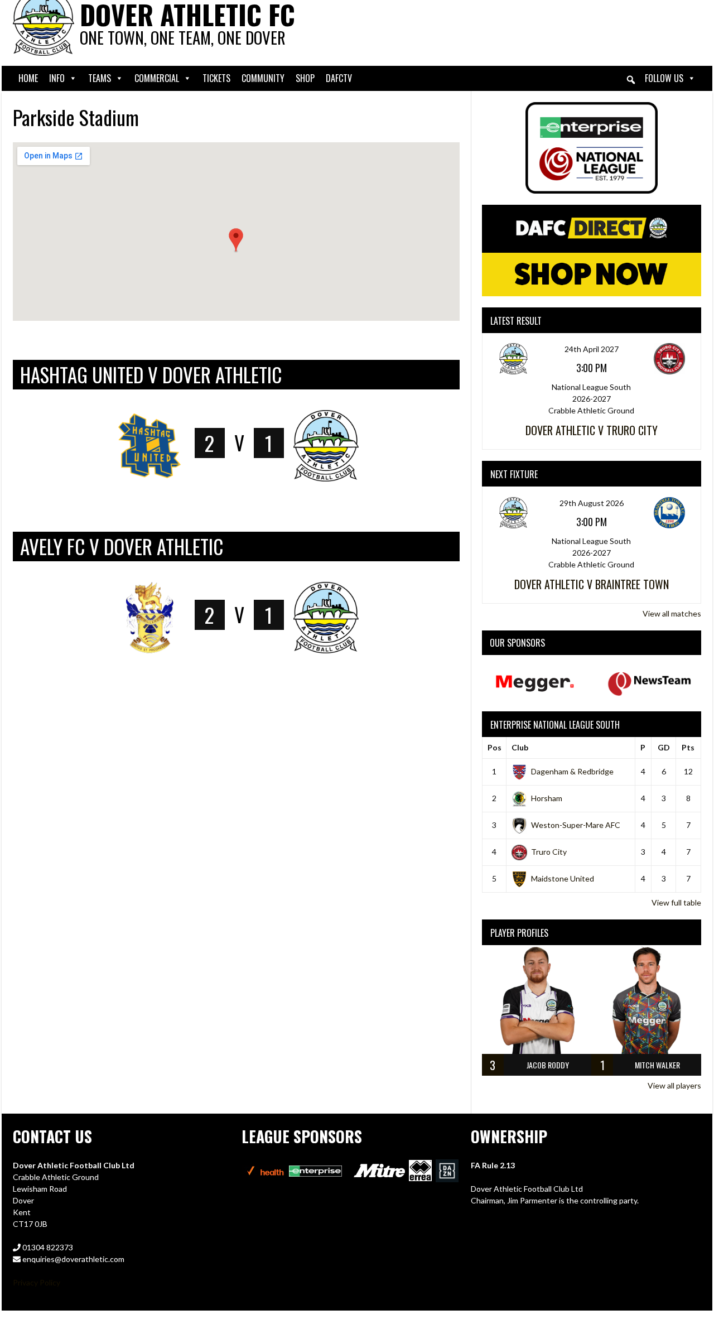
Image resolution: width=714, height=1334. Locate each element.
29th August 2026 (591, 503)
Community (263, 78)
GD (664, 747)
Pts (688, 747)
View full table (676, 902)
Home (28, 78)
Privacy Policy (36, 1282)
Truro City (549, 851)
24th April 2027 (592, 349)
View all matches (672, 613)
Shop (305, 78)
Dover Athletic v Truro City (591, 430)
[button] (631, 79)
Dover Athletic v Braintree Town (591, 584)
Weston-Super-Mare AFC (575, 825)
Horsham (546, 798)
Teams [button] (99, 78)
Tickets (216, 78)
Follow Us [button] (664, 78)
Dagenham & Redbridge (572, 771)
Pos (494, 747)
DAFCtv (339, 78)
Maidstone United (562, 878)
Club (520, 747)
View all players (674, 1085)
